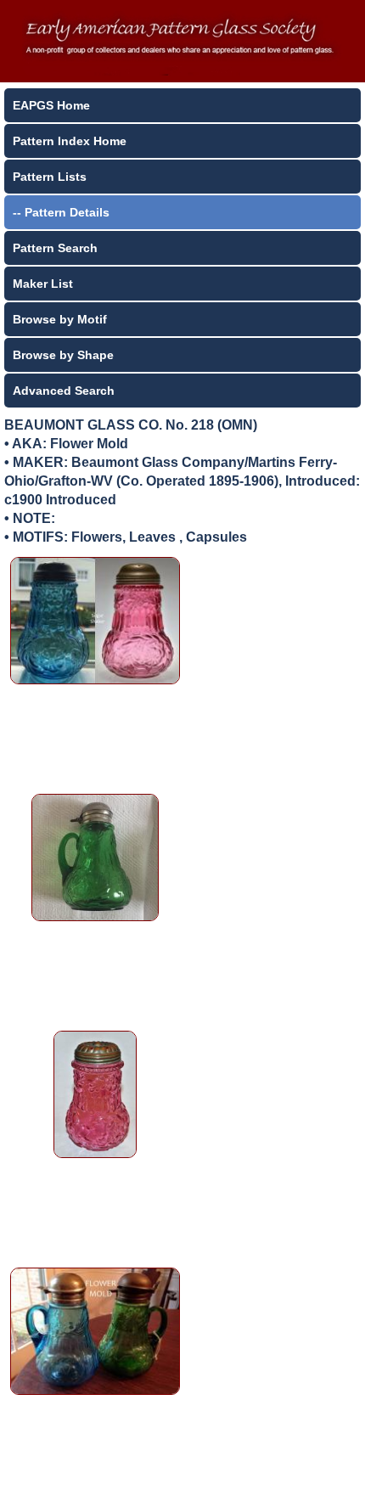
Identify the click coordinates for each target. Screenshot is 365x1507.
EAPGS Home (51, 105)
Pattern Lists (50, 176)
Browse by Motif (60, 319)
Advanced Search (64, 390)
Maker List (43, 283)
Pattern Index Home (69, 141)
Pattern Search (55, 248)
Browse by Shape (63, 355)
